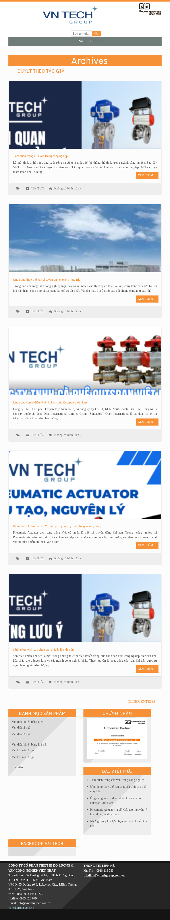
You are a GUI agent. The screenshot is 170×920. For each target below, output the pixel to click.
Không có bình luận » (67, 188)
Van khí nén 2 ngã (23, 750)
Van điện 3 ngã (21, 734)
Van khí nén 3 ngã (23, 757)
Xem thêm (145, 175)
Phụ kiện (17, 767)
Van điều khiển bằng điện (27, 721)
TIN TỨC (37, 188)
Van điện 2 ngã (21, 727)
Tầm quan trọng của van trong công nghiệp (117, 780)
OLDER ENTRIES (142, 701)
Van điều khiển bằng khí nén (29, 744)
